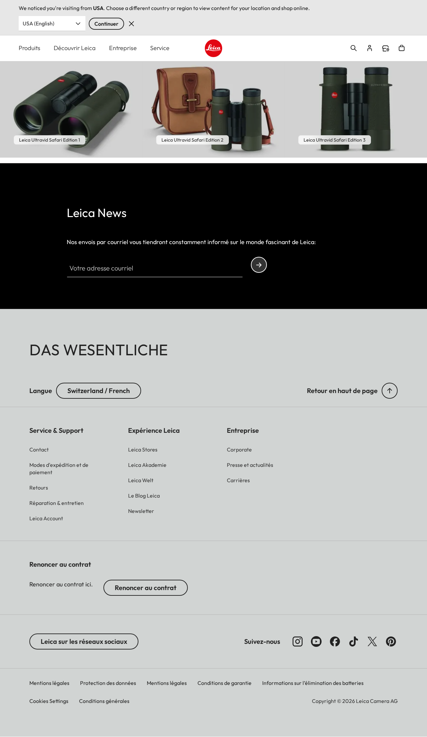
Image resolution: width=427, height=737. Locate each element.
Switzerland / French (98, 390)
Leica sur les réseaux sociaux (84, 641)
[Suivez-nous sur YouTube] (316, 641)
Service (159, 48)
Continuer (106, 23)
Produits (29, 48)
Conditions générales (104, 701)
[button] (390, 391)
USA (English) (38, 23)
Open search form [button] (353, 48)
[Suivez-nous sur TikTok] (353, 641)
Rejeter (131, 24)
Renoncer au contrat (145, 587)
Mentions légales (49, 683)
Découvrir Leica (75, 48)
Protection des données (108, 683)
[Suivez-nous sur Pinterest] (391, 641)
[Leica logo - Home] (214, 48)
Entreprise (123, 48)
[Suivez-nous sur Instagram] (297, 641)
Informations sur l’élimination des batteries (313, 683)
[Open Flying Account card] (369, 48)
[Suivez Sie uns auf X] (372, 641)
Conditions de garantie (224, 683)
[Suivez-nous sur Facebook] (335, 641)
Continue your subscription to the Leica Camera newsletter (259, 265)
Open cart (401, 48)
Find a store (385, 48)
